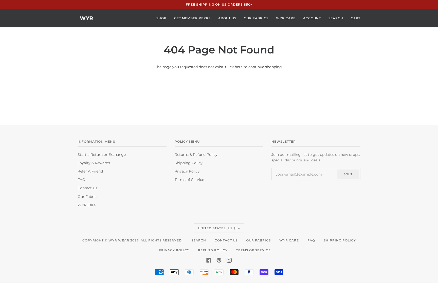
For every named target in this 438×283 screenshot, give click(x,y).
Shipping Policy (189, 163)
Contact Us (87, 188)
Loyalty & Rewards (94, 163)
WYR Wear (118, 240)
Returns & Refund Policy (196, 155)
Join (348, 174)
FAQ (81, 180)
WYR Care (87, 205)
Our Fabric (87, 197)
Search (198, 240)
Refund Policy (213, 250)
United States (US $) (217, 228)
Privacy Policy (187, 171)
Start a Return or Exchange (102, 155)
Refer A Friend (90, 171)
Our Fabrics (258, 240)
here (239, 67)
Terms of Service (189, 180)
